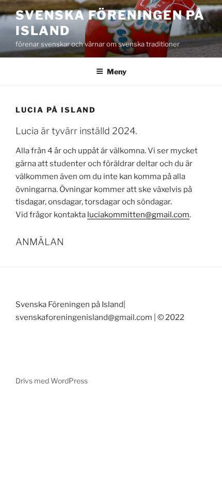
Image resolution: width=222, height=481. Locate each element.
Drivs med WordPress (51, 380)
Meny (116, 71)
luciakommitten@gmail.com (138, 214)
